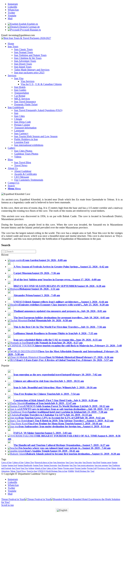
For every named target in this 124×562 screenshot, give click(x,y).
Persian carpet (68, 468)
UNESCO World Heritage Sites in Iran (52, 471)
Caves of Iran (6, 462)
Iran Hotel (96, 462)
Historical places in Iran (44, 462)
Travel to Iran (32, 471)
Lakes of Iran (52, 468)
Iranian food (12, 465)
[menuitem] (65, 43)
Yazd (92, 471)
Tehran (13, 471)
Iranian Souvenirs (50, 465)
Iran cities (78, 462)
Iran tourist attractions (85, 465)
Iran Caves (70, 462)
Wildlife (71, 471)
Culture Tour (29, 462)
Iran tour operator (101, 465)
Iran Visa (24, 468)
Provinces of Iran (104, 468)
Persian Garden (80, 468)
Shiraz (113, 468)
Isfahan (31, 468)
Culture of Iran (18, 462)
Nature (60, 468)
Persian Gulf (92, 468)
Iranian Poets (38, 465)
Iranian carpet (106, 462)
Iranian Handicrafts (25, 465)
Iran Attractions (59, 462)
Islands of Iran (40, 468)
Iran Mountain (63, 465)
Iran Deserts (87, 462)
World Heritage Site (82, 471)
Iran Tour (73, 465)
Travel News (21, 471)
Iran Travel (16, 468)
